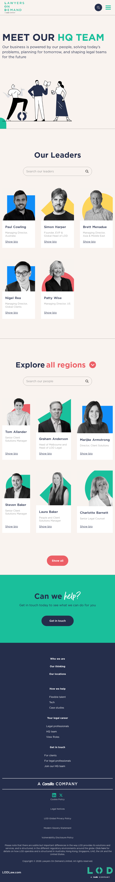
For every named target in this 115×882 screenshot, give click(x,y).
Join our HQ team (54, 766)
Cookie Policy (57, 799)
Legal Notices (57, 809)
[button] (108, 7)
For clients (50, 755)
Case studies (56, 707)
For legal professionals (57, 760)
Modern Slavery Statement (57, 828)
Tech (52, 702)
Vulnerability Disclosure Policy (57, 837)
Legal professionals (57, 726)
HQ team (51, 731)
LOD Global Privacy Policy (57, 818)
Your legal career (57, 718)
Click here (101, 848)
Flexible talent (57, 697)
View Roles (52, 737)
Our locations (57, 674)
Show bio (11, 241)
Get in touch (57, 620)
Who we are (57, 658)
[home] (14, 7)
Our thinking (57, 666)
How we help (58, 688)
